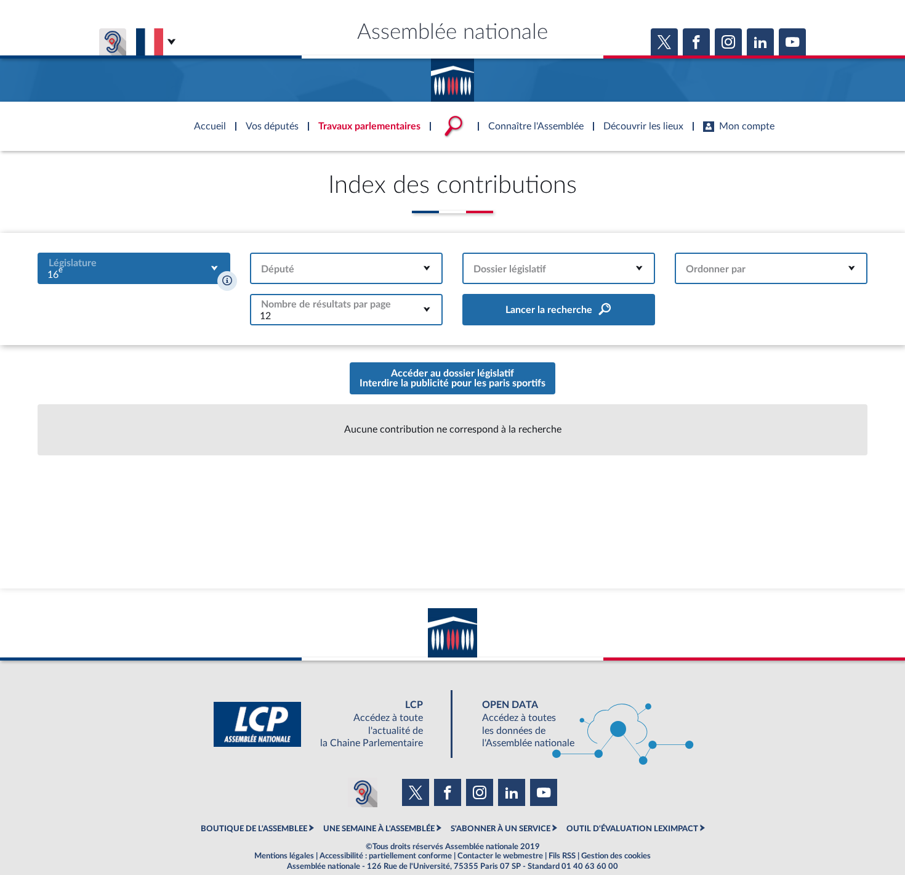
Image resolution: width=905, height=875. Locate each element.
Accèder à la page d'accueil (452, 75)
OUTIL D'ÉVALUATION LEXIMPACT (632, 828)
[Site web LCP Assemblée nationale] (328, 724)
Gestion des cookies (616, 856)
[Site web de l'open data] (576, 724)
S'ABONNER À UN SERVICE (500, 828)
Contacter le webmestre (500, 856)
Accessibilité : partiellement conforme (386, 856)
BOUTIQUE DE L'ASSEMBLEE (254, 828)
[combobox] (134, 268)
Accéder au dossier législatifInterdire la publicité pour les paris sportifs (452, 378)
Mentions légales (284, 856)
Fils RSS (562, 856)
